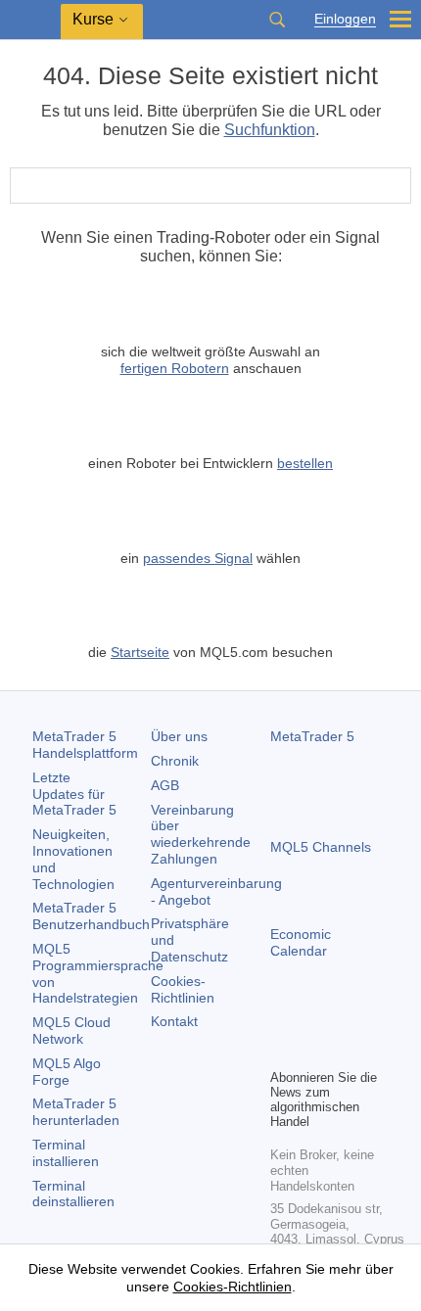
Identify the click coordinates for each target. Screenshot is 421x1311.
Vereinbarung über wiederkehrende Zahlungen (201, 834)
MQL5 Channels (320, 847)
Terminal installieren (65, 1153)
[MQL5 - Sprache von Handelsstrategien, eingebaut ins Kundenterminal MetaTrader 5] (30, 20)
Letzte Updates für (74, 794)
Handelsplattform (85, 744)
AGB (165, 785)
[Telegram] (313, 1019)
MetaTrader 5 (312, 736)
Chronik (175, 761)
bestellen (305, 463)
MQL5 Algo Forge (66, 1071)
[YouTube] (376, 1019)
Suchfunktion (269, 129)
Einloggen (345, 19)
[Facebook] (282, 1019)
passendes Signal (198, 558)
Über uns (179, 736)
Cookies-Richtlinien (182, 989)
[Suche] (277, 19)
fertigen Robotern (174, 368)
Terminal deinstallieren (73, 1194)
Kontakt (174, 1021)
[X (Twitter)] (344, 1019)
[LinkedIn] (282, 1050)
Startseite (140, 652)
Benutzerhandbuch (91, 916)
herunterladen (75, 1112)
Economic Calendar (300, 942)
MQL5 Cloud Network (71, 1030)
